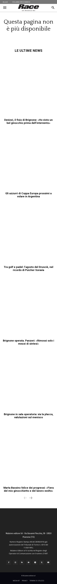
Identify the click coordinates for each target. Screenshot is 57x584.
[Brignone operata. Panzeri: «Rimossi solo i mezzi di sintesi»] (28, 306)
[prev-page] (25, 498)
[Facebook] (8, 562)
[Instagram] (15, 562)
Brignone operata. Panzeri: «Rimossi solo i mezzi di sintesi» (28, 342)
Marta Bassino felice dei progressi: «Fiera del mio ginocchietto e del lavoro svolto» (28, 489)
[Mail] (28, 562)
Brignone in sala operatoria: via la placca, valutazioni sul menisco (28, 416)
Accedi (5, 2)
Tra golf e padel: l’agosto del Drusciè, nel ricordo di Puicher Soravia (28, 268)
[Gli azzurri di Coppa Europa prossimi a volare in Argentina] (28, 159)
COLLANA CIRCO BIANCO (21, 2)
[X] (41, 562)
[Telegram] (35, 562)
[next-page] (30, 498)
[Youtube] (48, 562)
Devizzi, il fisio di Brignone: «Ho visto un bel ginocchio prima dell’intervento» (28, 121)
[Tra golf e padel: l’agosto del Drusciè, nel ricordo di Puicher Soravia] (28, 233)
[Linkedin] (22, 562)
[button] (4, 7)
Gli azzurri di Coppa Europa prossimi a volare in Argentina (28, 195)
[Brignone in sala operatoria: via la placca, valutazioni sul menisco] (28, 380)
